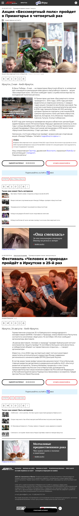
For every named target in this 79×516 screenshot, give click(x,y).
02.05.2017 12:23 (6, 8)
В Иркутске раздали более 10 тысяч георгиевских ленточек (30, 213)
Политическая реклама (56, 468)
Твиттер (32, 151)
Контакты (18, 468)
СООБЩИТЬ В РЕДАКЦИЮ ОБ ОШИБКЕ (46, 471)
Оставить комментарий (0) (61, 163)
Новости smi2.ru (9, 249)
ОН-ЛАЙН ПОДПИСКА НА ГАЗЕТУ (24, 471)
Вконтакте (51, 151)
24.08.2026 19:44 (7, 255)
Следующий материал (40, 510)
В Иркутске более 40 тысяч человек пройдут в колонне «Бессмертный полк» (35, 220)
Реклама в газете (41, 468)
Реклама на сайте (28, 468)
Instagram (30, 153)
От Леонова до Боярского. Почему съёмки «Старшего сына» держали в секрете (36, 426)
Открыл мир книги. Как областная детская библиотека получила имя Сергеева (36, 419)
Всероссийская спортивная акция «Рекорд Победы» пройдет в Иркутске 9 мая (36, 200)
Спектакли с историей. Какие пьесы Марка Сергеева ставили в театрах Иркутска (37, 432)
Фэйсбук (70, 151)
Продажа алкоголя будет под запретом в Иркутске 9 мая (29, 207)
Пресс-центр (70, 468)
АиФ (42, 74)
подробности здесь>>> (51, 136)
